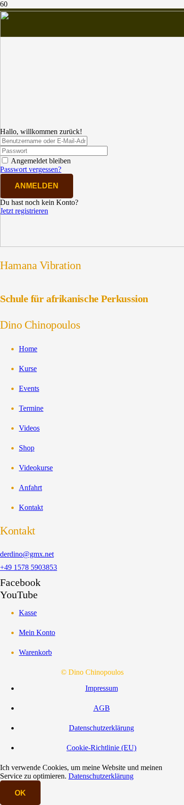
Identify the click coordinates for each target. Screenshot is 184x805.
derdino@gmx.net (27, 554)
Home (28, 349)
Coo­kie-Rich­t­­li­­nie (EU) (101, 748)
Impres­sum (101, 688)
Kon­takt (31, 507)
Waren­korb (35, 652)
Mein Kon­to (37, 632)
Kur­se (28, 368)
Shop (26, 448)
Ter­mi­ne (31, 408)
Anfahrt (30, 487)
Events (29, 388)
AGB (101, 708)
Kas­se (28, 613)
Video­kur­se (36, 468)
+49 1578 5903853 (28, 567)
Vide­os (29, 428)
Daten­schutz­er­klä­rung (101, 728)
